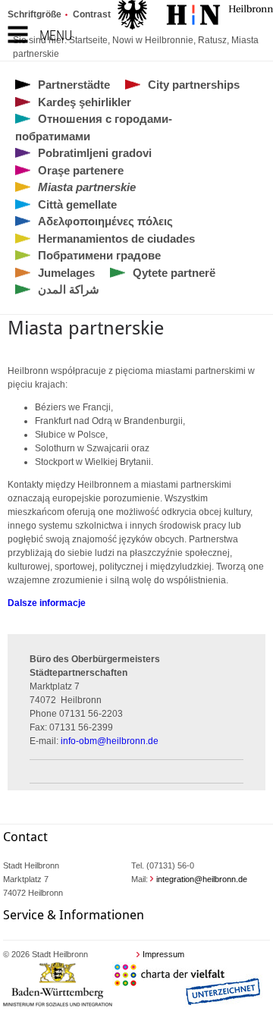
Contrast (92, 14)
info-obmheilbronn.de (109, 741)
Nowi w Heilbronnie (152, 40)
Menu (55, 35)
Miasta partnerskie (87, 187)
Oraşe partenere (81, 170)
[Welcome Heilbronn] (195, 16)
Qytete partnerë (174, 272)
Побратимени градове (99, 255)
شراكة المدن (68, 289)
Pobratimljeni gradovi (95, 152)
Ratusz (212, 40)
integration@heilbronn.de (201, 879)
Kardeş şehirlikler (84, 102)
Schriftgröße (34, 14)
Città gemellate (77, 204)
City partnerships (194, 84)
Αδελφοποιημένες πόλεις (105, 221)
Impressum (163, 954)
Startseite (88, 40)
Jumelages (66, 272)
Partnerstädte (74, 84)
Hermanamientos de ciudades (116, 238)
